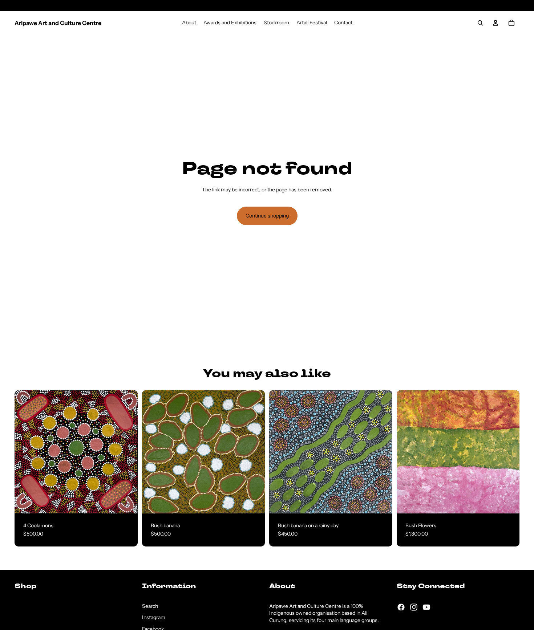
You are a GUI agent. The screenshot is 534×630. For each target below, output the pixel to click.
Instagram (153, 617)
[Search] (480, 23)
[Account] (495, 23)
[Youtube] (426, 607)
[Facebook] (401, 607)
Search (150, 606)
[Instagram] (413, 607)
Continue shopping (267, 215)
